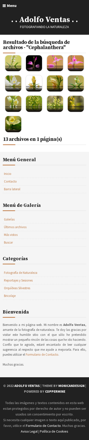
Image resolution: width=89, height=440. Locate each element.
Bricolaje (10, 296)
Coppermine (55, 391)
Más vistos (11, 235)
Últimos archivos (15, 227)
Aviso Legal (29, 431)
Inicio (7, 174)
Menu (12, 5)
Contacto (10, 181)
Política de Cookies (54, 431)
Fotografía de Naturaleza (20, 273)
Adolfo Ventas (27, 385)
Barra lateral (12, 189)
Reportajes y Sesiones (18, 280)
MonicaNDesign (71, 385)
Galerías (9, 219)
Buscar (8, 242)
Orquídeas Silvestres (17, 288)
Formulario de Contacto (42, 354)
